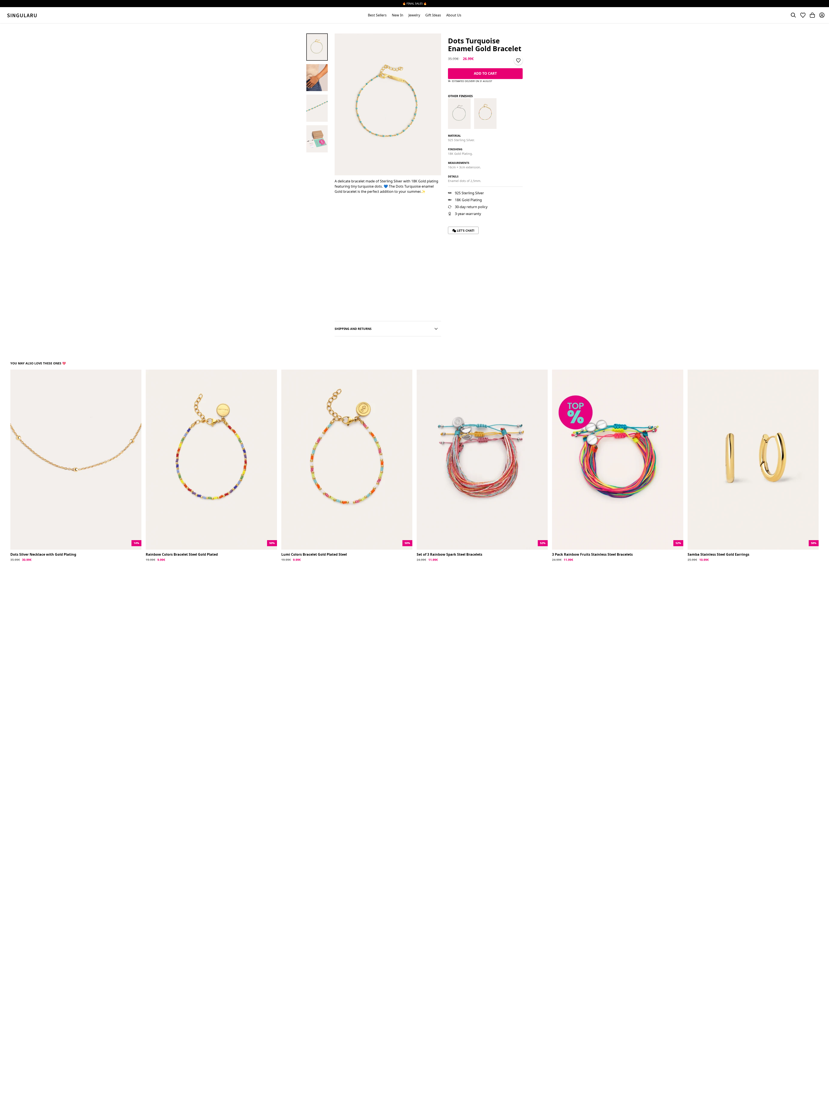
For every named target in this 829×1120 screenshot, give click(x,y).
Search (793, 15)
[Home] (22, 15)
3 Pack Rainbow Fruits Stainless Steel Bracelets (592, 555)
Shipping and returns (353, 329)
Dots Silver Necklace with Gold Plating (43, 555)
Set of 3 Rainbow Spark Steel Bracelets (449, 555)
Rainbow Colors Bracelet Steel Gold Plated (182, 555)
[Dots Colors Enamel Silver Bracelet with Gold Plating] (485, 113)
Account (822, 15)
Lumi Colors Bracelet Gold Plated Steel (314, 555)
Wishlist (803, 15)
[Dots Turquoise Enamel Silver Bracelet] (459, 113)
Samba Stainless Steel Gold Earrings (718, 555)
